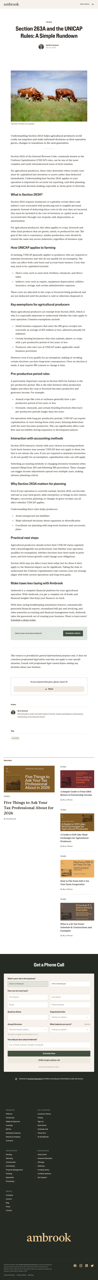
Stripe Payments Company (28, 1265)
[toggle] (92, 4)
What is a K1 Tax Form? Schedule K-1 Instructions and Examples (76, 927)
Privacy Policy (21, 1275)
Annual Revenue (15, 1024)
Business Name (14, 1012)
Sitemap (31, 1275)
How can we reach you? (18, 991)
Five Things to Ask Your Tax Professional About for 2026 (28, 807)
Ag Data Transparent (35, 1079)
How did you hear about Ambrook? (22, 1040)
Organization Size (57, 1012)
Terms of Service (9, 1275)
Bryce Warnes (68, 800)
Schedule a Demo (73, 633)
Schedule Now (49, 1054)
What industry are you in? (60, 1024)
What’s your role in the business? (21, 979)
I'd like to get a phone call (49, 1060)
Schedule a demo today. (23, 620)
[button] (49, 633)
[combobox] (70, 1017)
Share (50, 689)
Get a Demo (84, 4)
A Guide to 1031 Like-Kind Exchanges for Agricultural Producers (74, 838)
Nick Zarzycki (53, 45)
